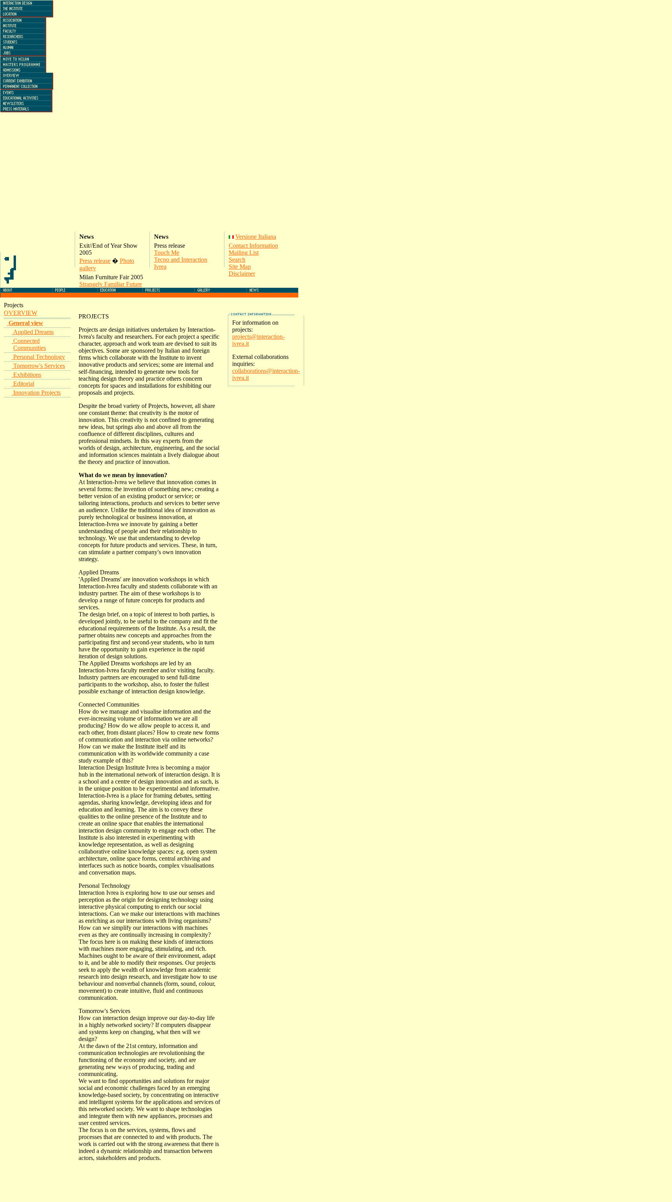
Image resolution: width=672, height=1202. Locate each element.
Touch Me (166, 252)
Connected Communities (29, 344)
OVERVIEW (20, 313)
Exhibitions (27, 374)
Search (237, 259)
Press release (94, 260)
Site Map (240, 266)
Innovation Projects (37, 392)
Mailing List (244, 252)
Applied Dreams (33, 332)
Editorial (23, 383)
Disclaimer (242, 273)
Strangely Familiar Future (110, 284)
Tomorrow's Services (39, 365)
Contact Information (253, 245)
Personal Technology (39, 356)
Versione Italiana (255, 236)
